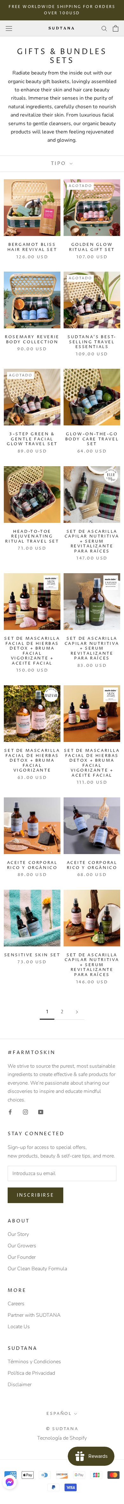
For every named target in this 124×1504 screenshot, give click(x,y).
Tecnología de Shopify (62, 1438)
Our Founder (22, 1257)
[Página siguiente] (77, 1012)
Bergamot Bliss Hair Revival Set (32, 247)
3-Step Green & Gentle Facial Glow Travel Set (32, 439)
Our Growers (22, 1245)
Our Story (18, 1234)
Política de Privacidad (31, 1373)
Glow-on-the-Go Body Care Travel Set (92, 439)
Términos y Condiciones (34, 1361)
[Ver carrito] (115, 28)
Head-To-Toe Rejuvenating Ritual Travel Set (32, 536)
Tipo (59, 163)
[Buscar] (104, 28)
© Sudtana (62, 1429)
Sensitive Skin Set (32, 955)
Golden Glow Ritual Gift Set (92, 247)
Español (59, 1413)
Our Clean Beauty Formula (37, 1268)
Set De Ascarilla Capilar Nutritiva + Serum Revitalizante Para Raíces (92, 541)
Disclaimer (19, 1384)
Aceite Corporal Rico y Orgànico (32, 865)
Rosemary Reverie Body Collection (32, 339)
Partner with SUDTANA (34, 1315)
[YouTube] (40, 1112)
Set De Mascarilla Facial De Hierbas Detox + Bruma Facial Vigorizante (32, 760)
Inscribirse (35, 1195)
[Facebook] (10, 1112)
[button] (10, 1482)
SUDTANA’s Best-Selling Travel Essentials (91, 342)
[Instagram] (25, 1112)
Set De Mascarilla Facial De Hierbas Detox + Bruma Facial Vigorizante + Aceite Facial (32, 651)
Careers (16, 1303)
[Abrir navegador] (9, 28)
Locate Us (19, 1326)
